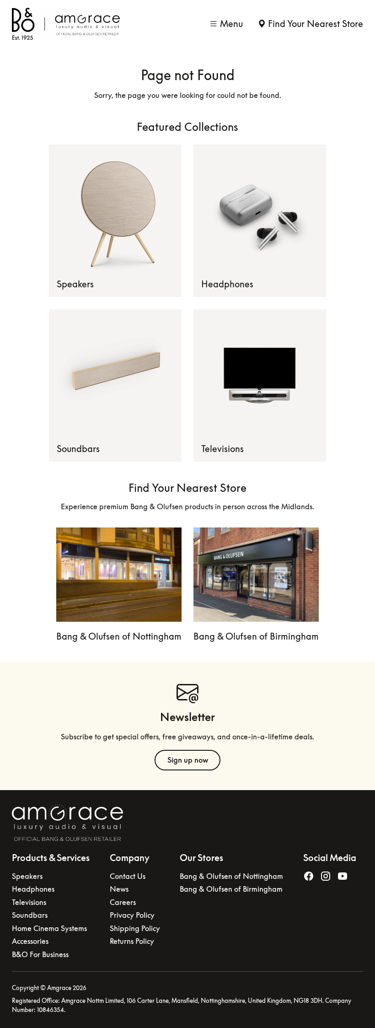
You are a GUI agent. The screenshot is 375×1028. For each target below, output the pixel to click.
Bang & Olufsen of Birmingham (256, 636)
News (119, 888)
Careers (123, 902)
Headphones (227, 284)
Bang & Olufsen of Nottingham (119, 636)
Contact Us (127, 876)
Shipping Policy (135, 928)
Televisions (222, 448)
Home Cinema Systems (49, 928)
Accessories (30, 941)
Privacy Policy (132, 915)
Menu (231, 23)
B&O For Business (40, 954)
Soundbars (78, 448)
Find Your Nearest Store (315, 23)
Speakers (75, 284)
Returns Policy (132, 941)
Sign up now (187, 759)
